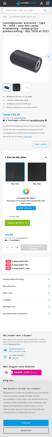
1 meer (17, 247)
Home (5, 17)
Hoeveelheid (12, 247)
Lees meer (28, 136)
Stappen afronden (16, 222)
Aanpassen (26, 430)
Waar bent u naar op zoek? (45, 10)
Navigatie (5, 3)
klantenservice (14, 344)
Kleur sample (41, 144)
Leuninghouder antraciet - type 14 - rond (23, 17)
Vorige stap (14, 216)
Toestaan (25, 422)
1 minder (7, 247)
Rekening (41, 3)
